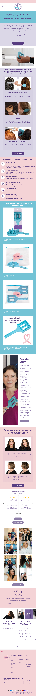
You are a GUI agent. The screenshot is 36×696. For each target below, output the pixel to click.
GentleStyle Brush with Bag (9, 275)
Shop (12, 660)
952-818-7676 (29, 662)
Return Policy (13, 675)
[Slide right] (20, 647)
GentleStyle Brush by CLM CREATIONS (21, 692)
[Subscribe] (27, 603)
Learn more (24, 421)
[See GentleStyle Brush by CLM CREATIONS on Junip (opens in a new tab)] (20, 513)
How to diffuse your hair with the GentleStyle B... (25, 623)
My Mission (13, 669)
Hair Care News (13, 664)
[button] (2, 7)
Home (12, 658)
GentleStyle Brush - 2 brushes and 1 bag (11, 311)
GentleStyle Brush (14, 508)
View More (18, 519)
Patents (12, 672)
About (12, 667)
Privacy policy (30, 693)
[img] (27, 507)
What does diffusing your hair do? (9, 623)
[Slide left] (16, 647)
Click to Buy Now (18, 43)
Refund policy (16, 693)
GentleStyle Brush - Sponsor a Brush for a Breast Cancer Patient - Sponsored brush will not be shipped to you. (16, 348)
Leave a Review (18, 522)
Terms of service (23, 693)
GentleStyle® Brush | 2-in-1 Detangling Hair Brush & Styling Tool (15, 239)
